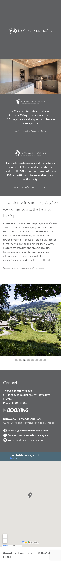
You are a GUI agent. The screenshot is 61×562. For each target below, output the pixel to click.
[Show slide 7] (40, 360)
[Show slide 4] (28, 360)
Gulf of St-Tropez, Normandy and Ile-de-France (28, 420)
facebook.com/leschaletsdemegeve (28, 435)
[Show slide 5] (32, 360)
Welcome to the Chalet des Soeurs (30, 186)
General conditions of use (17, 553)
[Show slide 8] (44, 360)
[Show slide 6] (36, 360)
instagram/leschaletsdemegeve (26, 439)
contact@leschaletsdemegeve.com (28, 430)
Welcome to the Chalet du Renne (31, 131)
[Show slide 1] (16, 360)
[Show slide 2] (20, 360)
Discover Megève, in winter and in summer (24, 267)
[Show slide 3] (24, 360)
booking (18, 410)
